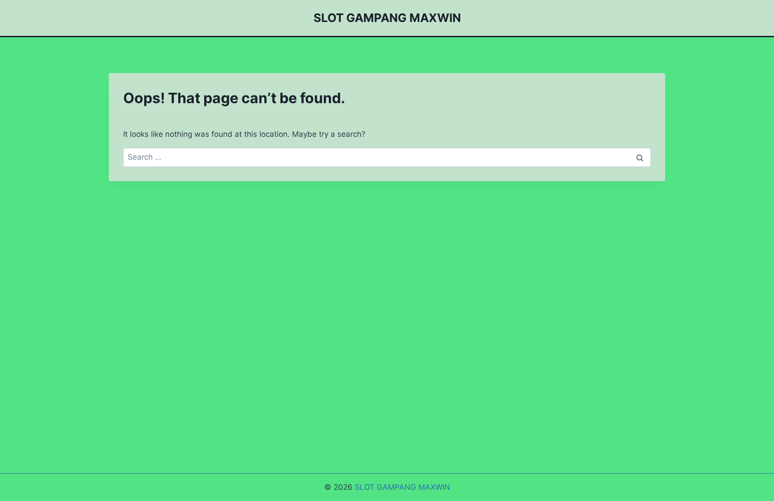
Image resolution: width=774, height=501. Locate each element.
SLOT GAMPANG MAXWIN (402, 487)
